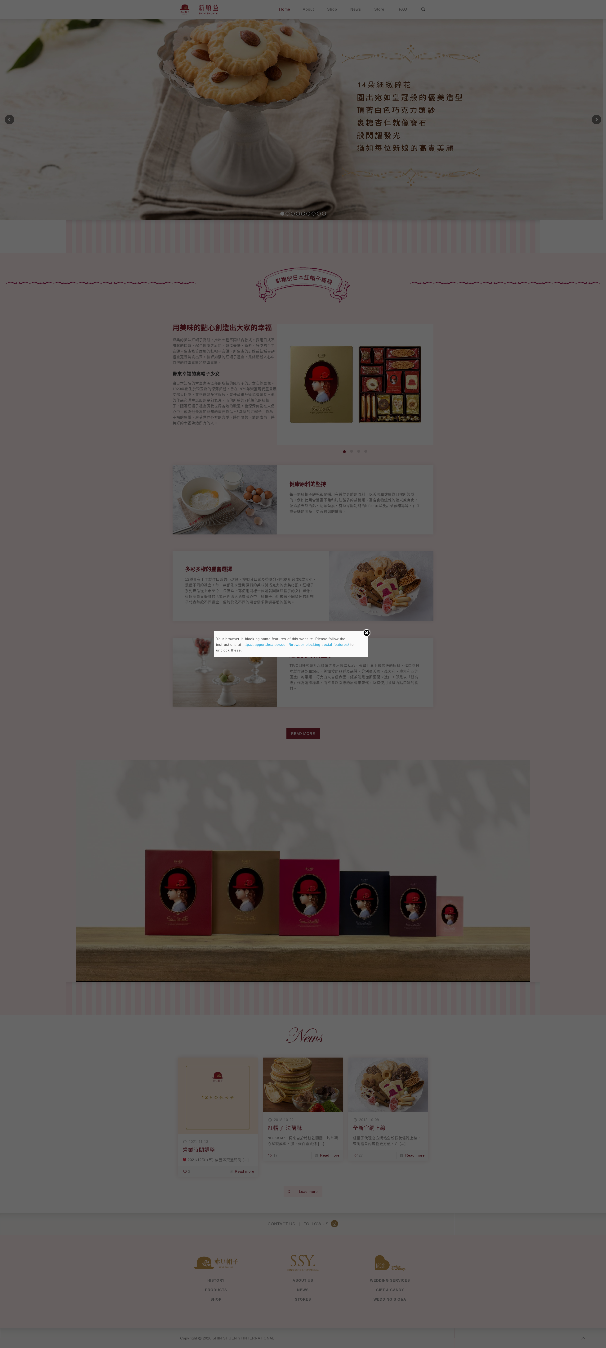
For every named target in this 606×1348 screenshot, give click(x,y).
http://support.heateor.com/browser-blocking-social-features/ (295, 644)
